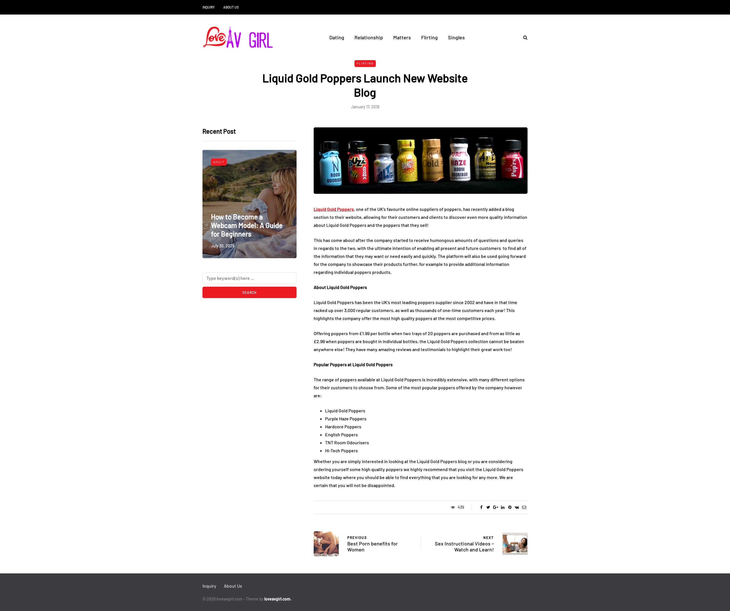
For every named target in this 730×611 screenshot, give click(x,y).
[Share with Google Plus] (495, 507)
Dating (336, 37)
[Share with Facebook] (481, 507)
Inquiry (208, 7)
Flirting (429, 37)
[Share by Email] (524, 507)
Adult (218, 162)
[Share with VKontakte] (516, 507)
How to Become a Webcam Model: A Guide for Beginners (247, 225)
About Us (231, 7)
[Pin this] (509, 507)
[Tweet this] (488, 507)
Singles (456, 37)
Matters (402, 37)
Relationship (368, 37)
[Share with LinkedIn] (502, 507)
